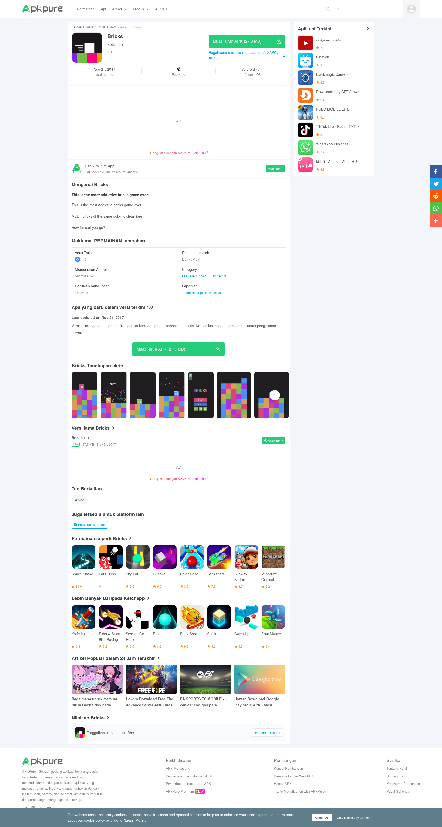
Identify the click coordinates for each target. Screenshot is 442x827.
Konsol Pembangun (288, 768)
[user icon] (411, 9)
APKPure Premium (180, 791)
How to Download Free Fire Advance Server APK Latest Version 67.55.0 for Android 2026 (150, 702)
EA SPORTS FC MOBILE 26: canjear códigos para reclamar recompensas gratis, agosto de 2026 (204, 702)
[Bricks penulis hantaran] (84, 395)
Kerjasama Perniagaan (403, 783)
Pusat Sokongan (398, 791)
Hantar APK (283, 783)
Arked (124, 27)
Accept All (322, 817)
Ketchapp (115, 44)
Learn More (134, 820)
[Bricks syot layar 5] (234, 395)
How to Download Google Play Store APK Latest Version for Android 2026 (256, 702)
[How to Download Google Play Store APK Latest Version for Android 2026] (259, 679)
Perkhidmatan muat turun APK (188, 783)
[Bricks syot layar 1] (113, 395)
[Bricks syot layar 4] (201, 395)
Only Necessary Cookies (354, 817)
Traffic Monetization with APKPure (299, 791)
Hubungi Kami (396, 776)
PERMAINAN (107, 27)
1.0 (84, 259)
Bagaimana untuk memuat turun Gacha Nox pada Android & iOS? (94, 702)
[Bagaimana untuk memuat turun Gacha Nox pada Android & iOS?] (97, 679)
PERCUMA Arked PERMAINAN (204, 276)
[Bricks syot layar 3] (171, 395)
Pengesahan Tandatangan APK (189, 776)
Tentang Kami (396, 768)
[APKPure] (42, 9)
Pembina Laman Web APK (294, 776)
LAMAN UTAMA (83, 27)
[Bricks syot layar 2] (143, 395)
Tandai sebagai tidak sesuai (201, 292)
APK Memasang (178, 768)
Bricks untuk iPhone (92, 524)
